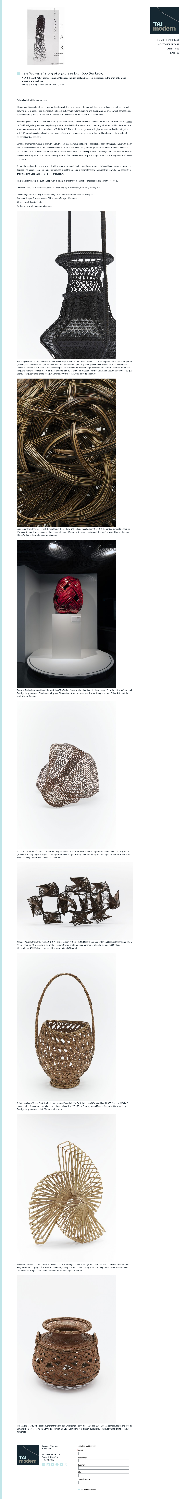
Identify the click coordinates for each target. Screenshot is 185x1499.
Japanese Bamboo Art (167, 40)
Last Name (82, 1465)
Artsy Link (65, 1464)
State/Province (84, 1479)
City (79, 1472)
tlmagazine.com (39, 100)
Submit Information (88, 1489)
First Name (82, 1458)
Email (80, 1451)
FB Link (43, 1464)
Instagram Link (48, 1464)
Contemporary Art (168, 44)
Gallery (174, 53)
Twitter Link (61, 1464)
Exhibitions (173, 49)
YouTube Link (52, 1464)
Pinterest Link (57, 1464)
